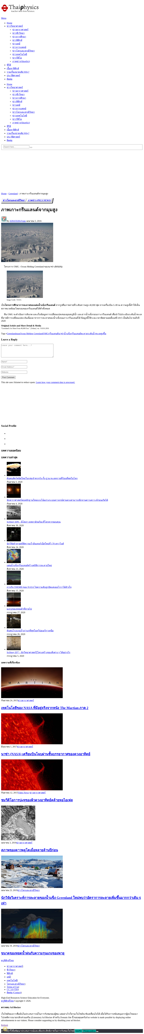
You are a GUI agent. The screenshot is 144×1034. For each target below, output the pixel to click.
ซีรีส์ (9, 65)
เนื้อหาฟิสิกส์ (13, 68)
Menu (3, 18)
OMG (45, 333)
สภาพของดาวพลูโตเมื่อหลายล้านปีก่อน (29, 850)
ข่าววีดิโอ (17, 58)
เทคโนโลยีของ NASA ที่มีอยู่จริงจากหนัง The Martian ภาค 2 (44, 708)
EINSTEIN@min (18, 221)
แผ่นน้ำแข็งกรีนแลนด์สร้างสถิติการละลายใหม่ (29, 565)
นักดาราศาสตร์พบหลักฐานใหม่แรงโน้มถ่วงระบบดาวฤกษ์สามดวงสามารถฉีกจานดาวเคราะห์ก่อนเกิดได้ (57, 500)
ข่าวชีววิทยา (18, 33)
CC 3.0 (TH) (12, 989)
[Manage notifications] (5, 1029)
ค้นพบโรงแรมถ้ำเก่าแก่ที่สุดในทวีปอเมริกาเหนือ (30, 630)
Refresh (4, 1025)
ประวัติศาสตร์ (13, 75)
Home (9, 23)
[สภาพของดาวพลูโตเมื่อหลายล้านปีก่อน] (72, 823)
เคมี (9, 977)
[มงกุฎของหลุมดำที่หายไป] (14, 606)
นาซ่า (61, 333)
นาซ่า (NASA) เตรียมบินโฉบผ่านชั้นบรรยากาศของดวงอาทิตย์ (45, 754)
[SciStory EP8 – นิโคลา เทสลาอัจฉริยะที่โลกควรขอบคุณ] (14, 519)
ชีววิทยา (11, 970)
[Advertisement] (72, 170)
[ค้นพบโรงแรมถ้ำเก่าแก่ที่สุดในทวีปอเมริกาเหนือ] (14, 627)
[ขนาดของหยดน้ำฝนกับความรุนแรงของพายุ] (72, 926)
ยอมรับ (78, 1031)
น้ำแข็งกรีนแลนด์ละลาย (75, 333)
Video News (23, 792)
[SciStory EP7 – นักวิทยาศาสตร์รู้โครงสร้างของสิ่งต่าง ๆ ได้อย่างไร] (14, 649)
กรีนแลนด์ (53, 333)
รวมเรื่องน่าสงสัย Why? (18, 72)
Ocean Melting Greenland (31, 333)
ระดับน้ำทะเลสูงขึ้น (96, 333)
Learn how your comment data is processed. (55, 382)
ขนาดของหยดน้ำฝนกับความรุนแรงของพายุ (32, 953)
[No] (97, 1031)
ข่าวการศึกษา (19, 36)
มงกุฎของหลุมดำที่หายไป (19, 609)
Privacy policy (89, 1031)
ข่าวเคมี (16, 44)
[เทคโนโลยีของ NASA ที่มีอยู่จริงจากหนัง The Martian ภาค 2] (72, 683)
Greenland (13, 193)
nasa (18, 333)
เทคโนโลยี (12, 980)
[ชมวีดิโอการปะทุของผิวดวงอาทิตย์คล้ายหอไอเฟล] (72, 775)
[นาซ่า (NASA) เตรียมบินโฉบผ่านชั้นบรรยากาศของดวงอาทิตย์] (72, 729)
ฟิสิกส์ (10, 973)
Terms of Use (13, 987)
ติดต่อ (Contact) (14, 992)
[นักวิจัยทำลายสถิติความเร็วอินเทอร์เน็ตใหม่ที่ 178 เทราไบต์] (14, 540)
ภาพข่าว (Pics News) (39, 200)
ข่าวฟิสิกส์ (17, 40)
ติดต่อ (9, 79)
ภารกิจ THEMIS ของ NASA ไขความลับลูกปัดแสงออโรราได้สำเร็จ (39, 587)
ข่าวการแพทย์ (19, 47)
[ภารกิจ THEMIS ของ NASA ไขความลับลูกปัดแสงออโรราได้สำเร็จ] (14, 584)
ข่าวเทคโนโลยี (19, 54)
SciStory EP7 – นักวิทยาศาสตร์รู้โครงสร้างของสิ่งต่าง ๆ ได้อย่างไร (38, 652)
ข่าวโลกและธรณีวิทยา (23, 51)
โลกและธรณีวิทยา (16, 984)
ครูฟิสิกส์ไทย (7, 960)
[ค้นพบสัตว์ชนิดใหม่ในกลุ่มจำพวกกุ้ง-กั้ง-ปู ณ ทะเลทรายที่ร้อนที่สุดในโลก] (14, 475)
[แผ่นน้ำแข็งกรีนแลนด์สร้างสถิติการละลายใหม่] (14, 562)
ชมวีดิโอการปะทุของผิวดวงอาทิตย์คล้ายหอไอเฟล (37, 800)
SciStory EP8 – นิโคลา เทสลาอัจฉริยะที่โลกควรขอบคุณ (34, 522)
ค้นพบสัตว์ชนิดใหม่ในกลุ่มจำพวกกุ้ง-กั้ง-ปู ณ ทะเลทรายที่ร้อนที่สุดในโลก (42, 478)
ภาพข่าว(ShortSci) (21, 61)
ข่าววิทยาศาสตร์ (15, 26)
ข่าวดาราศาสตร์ (20, 29)
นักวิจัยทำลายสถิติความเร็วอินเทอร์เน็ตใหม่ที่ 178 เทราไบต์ (35, 543)
